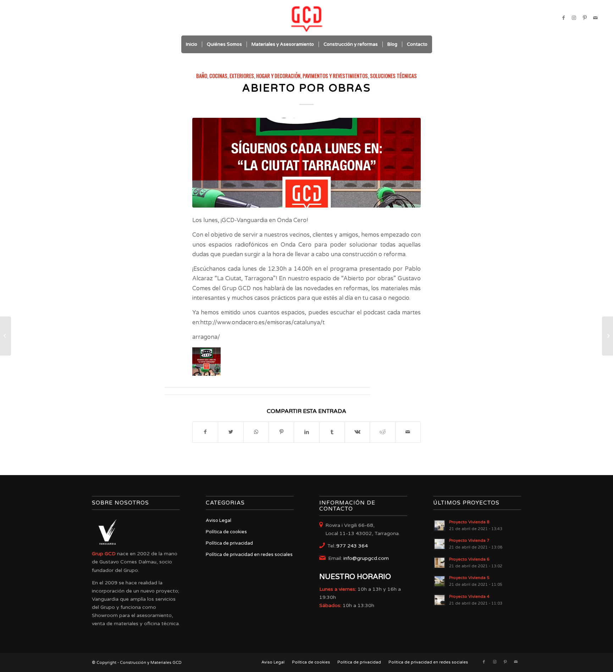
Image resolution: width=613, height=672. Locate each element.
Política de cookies (226, 532)
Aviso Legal (218, 520)
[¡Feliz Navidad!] (5, 336)
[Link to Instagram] (574, 17)
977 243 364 (352, 546)
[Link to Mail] (595, 17)
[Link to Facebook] (563, 17)
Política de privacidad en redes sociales (249, 554)
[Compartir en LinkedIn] (306, 432)
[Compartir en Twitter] (230, 432)
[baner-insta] (306, 162)
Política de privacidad (229, 543)
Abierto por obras (306, 88)
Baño (201, 75)
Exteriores (242, 75)
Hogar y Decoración (278, 75)
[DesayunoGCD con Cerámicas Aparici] (607, 336)
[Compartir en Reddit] (382, 432)
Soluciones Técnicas (393, 75)
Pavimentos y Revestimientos (335, 75)
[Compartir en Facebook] (205, 432)
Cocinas (218, 75)
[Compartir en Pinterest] (281, 432)
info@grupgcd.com (366, 558)
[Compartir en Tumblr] (332, 432)
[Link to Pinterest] (584, 17)
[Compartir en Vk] (357, 432)
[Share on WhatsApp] (256, 432)
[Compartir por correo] (408, 432)
